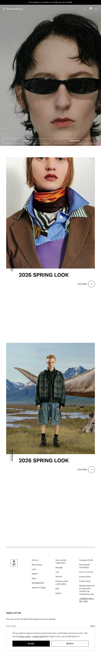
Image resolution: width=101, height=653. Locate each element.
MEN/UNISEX (75, 141)
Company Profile (86, 560)
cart (57, 572)
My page (59, 567)
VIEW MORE (82, 284)
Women (35, 560)
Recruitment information (84, 566)
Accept (31, 643)
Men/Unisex (37, 565)
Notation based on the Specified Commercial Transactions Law (87, 590)
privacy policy (85, 576)
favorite (59, 576)
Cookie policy (85, 581)
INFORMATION (38, 583)
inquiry (58, 593)
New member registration (61, 561)
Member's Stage (39, 587)
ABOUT (35, 574)
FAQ (57, 588)
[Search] (84, 9)
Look (34, 569)
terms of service (86, 572)
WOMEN (26, 141)
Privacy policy (25, 636)
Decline (70, 643)
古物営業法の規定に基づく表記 (86, 600)
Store (34, 578)
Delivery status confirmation (62, 582)
